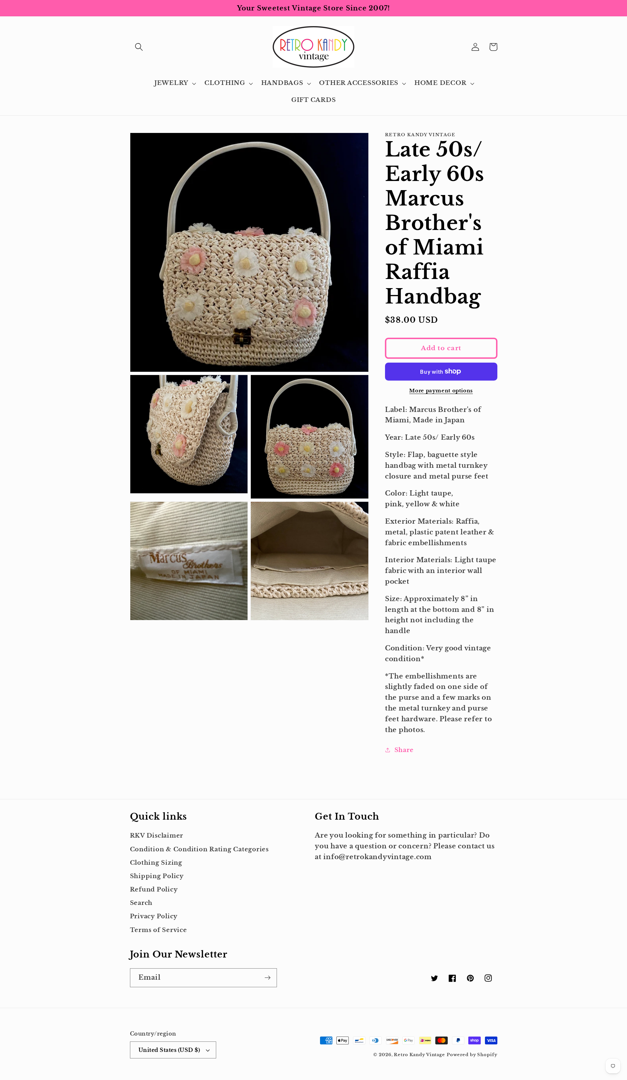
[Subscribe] (268, 977)
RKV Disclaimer (157, 835)
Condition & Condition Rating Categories (199, 849)
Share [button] (404, 750)
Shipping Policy (157, 876)
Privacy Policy (154, 916)
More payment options (441, 390)
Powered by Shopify (472, 1054)
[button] (139, 47)
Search (141, 903)
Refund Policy (154, 889)
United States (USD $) (169, 1050)
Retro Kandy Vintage (419, 1054)
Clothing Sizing (156, 862)
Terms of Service (158, 930)
